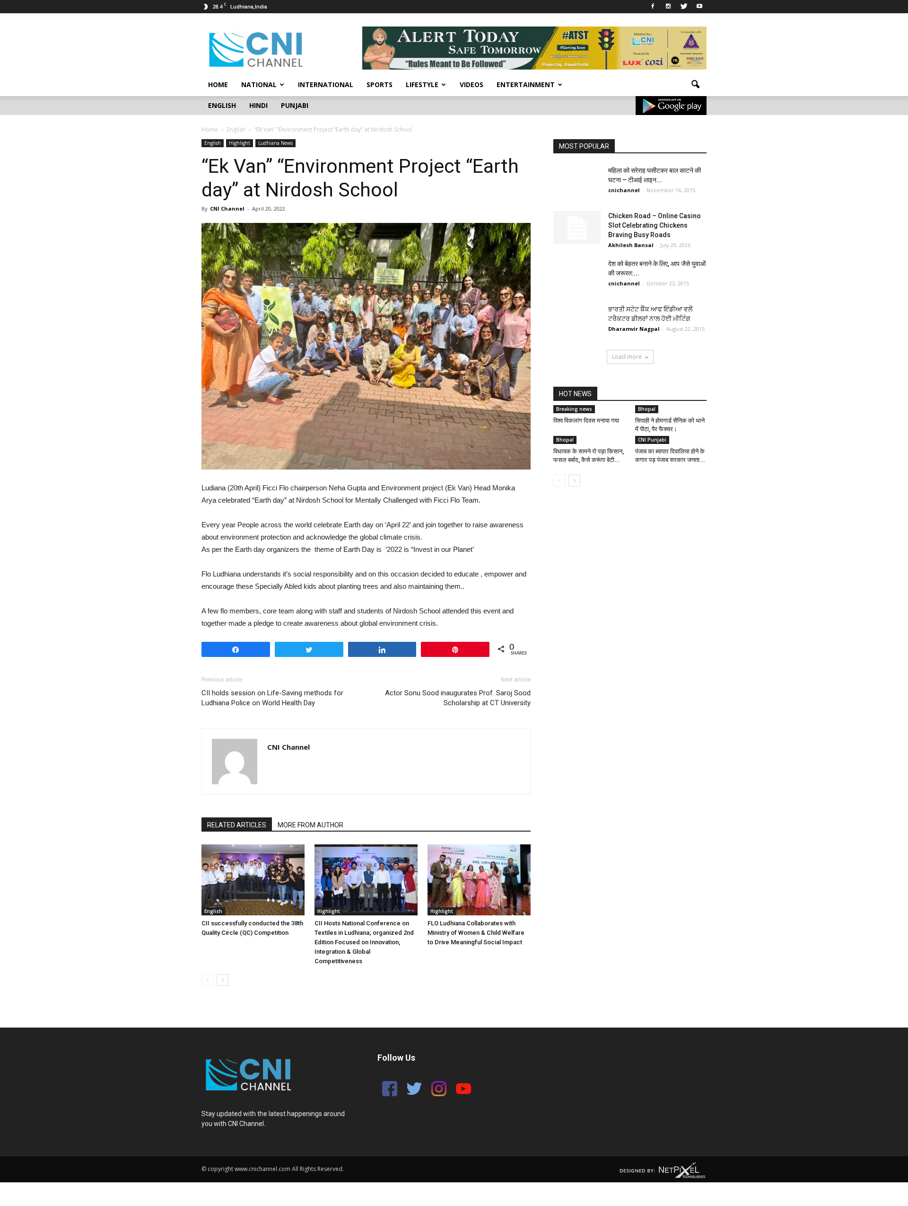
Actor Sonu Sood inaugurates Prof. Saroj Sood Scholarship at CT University (458, 698)
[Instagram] (668, 6)
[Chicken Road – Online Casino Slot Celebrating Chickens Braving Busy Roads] (577, 227)
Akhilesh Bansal (631, 244)
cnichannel (624, 190)
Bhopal (646, 409)
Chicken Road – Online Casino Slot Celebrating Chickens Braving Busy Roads (654, 225)
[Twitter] (684, 6)
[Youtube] (699, 6)
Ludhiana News (275, 143)
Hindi (258, 105)
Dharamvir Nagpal (634, 328)
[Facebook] (653, 6)
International (325, 84)
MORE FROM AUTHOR (310, 825)
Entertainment (526, 84)
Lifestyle (422, 84)
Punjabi (294, 105)
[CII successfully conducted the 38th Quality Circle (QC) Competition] (253, 879)
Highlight (239, 143)
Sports (380, 84)
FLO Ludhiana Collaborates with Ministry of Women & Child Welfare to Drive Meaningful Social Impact (476, 933)
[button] (695, 84)
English (222, 105)
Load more (627, 357)
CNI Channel (227, 208)
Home (218, 84)
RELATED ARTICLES (236, 825)
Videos (471, 84)
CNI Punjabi (652, 439)
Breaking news (574, 409)
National (259, 84)
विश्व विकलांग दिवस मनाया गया (586, 420)
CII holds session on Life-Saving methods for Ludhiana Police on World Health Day (272, 698)
